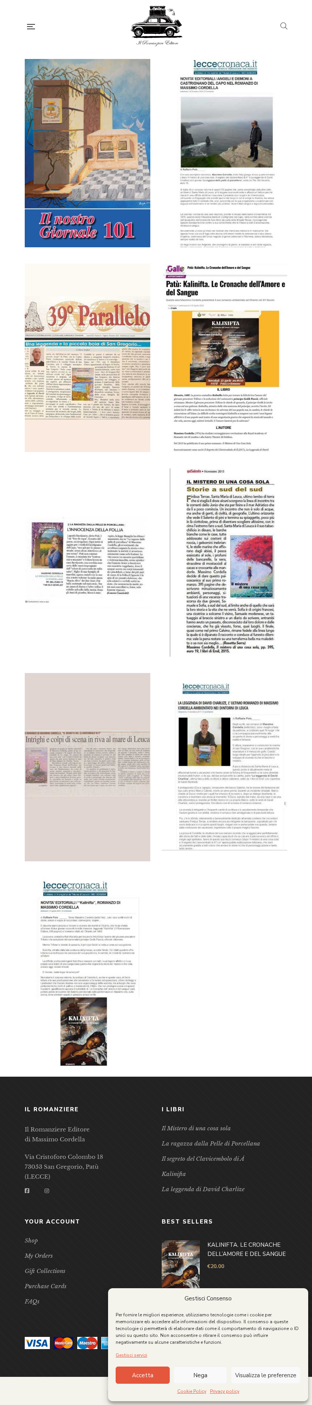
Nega (200, 1375)
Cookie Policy (191, 1391)
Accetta (142, 1375)
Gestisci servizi (131, 1355)
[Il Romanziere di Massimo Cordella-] (157, 26)
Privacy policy (224, 1391)
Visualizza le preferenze (265, 1375)
